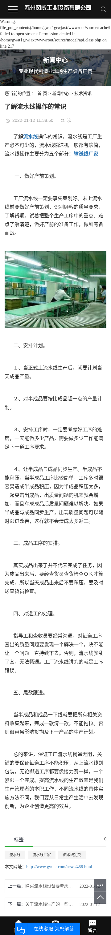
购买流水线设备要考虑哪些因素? (49, 886)
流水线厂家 (41, 855)
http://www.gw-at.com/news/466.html (59, 867)
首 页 (42, 93)
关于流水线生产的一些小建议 (49, 904)
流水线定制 (72, 855)
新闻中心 (60, 93)
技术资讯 (83, 93)
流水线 (14, 855)
